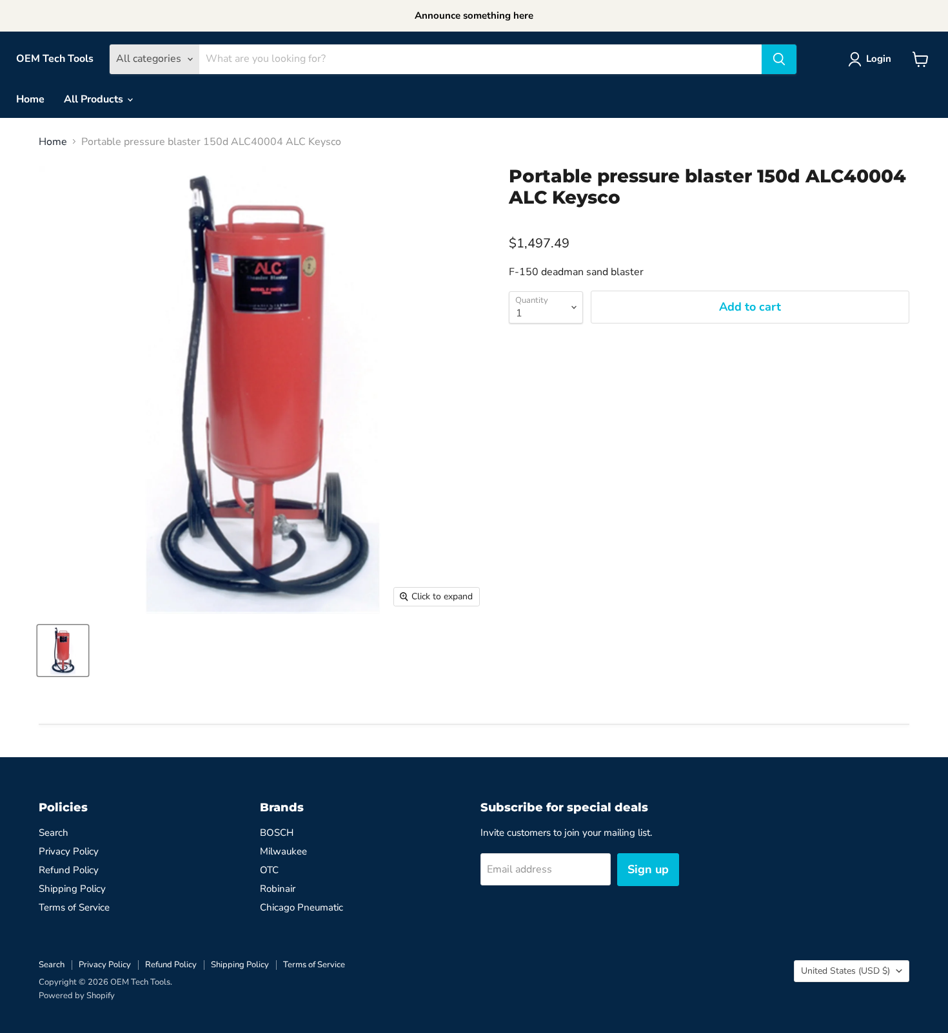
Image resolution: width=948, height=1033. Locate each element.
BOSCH (276, 832)
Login (878, 58)
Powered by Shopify (77, 995)
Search (53, 832)
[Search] (779, 59)
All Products (95, 99)
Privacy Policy (69, 851)
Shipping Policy (72, 888)
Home (30, 99)
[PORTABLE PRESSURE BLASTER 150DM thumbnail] (62, 650)
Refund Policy (69, 870)
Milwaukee (283, 851)
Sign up (648, 869)
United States (845, 971)
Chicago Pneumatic (301, 907)
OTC (269, 870)
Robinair (277, 888)
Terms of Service (74, 907)
